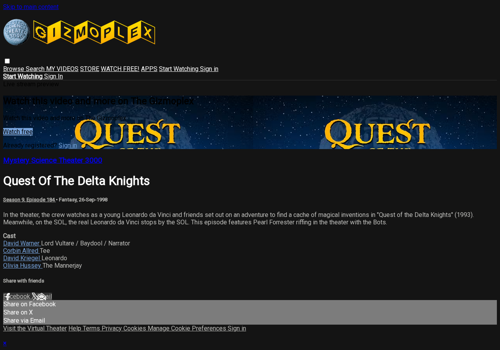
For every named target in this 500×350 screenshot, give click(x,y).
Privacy (112, 328)
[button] (7, 61)
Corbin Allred (21, 250)
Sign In (53, 76)
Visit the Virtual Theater (35, 328)
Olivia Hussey (23, 265)
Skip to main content (31, 7)
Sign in (209, 69)
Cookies (135, 328)
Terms (92, 328)
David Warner (22, 243)
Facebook (17, 296)
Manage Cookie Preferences (188, 328)
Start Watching (179, 69)
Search (36, 69)
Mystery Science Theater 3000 (52, 160)
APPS (149, 69)
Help (75, 328)
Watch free (18, 131)
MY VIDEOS (62, 69)
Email (44, 296)
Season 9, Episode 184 (29, 200)
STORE (89, 69)
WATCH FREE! (120, 69)
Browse (14, 69)
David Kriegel (22, 258)
